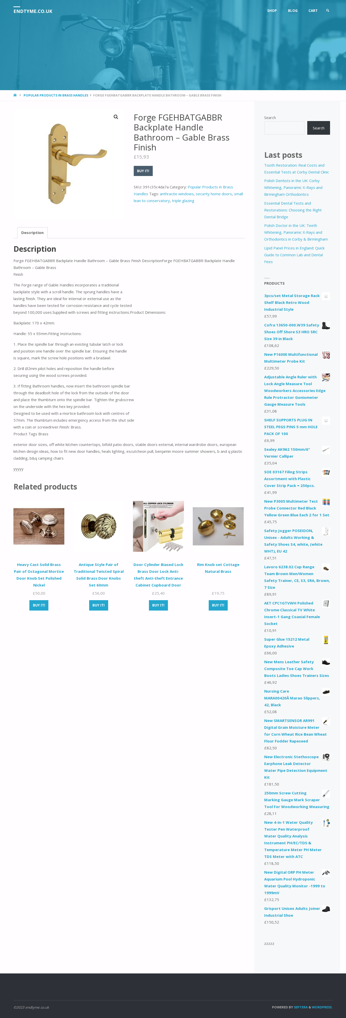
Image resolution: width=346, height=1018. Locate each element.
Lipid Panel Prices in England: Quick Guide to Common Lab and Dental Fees (294, 254)
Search (270, 117)
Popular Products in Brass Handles (56, 95)
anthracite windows (177, 193)
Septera (300, 1007)
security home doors (214, 193)
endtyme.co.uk (32, 11)
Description (32, 232)
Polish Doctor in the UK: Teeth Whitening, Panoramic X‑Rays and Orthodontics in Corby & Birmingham (296, 232)
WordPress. (322, 1007)
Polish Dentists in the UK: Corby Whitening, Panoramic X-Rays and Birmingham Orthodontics (293, 187)
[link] (327, 11)
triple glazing (183, 200)
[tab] (32, 232)
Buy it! (143, 171)
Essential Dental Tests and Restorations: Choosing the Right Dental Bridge (293, 210)
